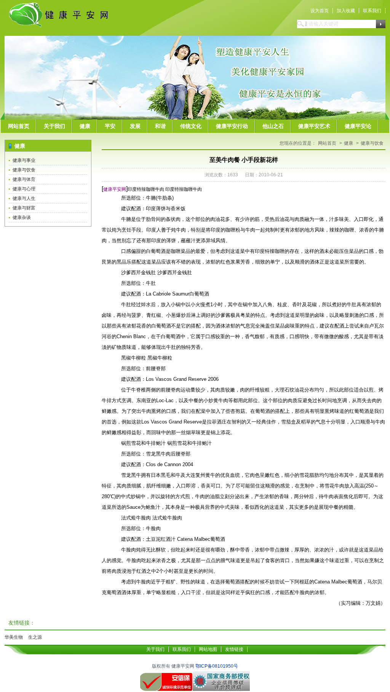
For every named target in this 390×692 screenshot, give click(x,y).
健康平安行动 (232, 126)
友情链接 (234, 649)
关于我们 (54, 126)
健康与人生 (24, 198)
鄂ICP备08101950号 (216, 666)
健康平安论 (358, 126)
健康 (85, 126)
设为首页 (319, 10)
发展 (135, 126)
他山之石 (273, 126)
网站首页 (18, 126)
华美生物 (14, 637)
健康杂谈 (22, 217)
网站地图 (208, 649)
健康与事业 (24, 160)
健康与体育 (24, 179)
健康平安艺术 (314, 126)
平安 (110, 126)
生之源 (35, 637)
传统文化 (190, 126)
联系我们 (372, 10)
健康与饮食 (24, 170)
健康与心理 (24, 189)
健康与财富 (24, 208)
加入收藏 (346, 10)
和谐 (160, 126)
